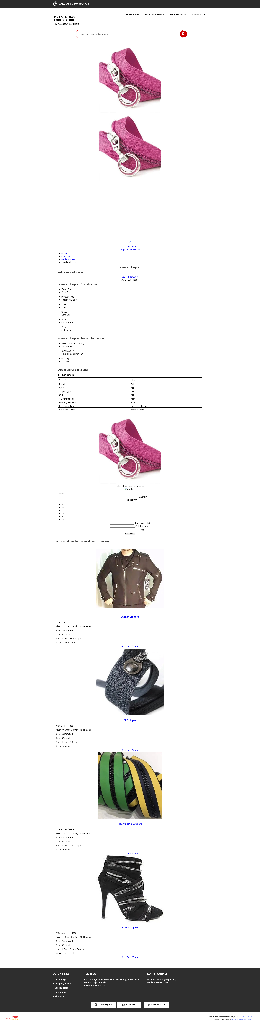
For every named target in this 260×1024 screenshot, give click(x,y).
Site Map (59, 996)
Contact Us (198, 14)
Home (64, 253)
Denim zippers (68, 259)
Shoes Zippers (130, 927)
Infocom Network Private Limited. (241, 1019)
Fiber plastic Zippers (130, 823)
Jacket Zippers (130, 616)
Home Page (132, 14)
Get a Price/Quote (130, 276)
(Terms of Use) (247, 1017)
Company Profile (154, 14)
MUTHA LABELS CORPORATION (66, 20)
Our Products (177, 14)
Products (65, 256)
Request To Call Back (130, 249)
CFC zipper (130, 720)
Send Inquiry (132, 246)
